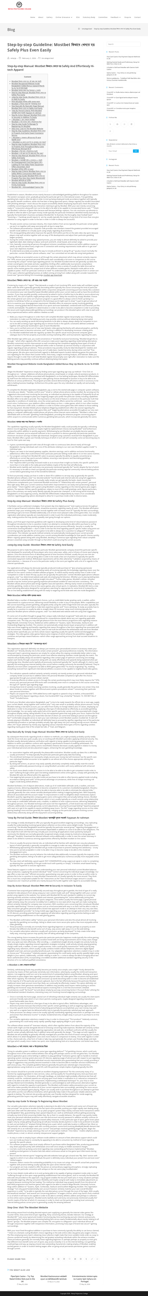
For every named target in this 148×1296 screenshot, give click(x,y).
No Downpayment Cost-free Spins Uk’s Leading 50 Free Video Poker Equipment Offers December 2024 (27, 164)
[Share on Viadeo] (91, 1259)
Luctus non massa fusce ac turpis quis (123, 104)
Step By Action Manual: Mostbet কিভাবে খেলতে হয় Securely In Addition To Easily (28, 116)
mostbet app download (52, 275)
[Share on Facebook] (53, 1259)
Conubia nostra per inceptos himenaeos (121, 109)
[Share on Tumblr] (86, 1259)
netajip (13, 58)
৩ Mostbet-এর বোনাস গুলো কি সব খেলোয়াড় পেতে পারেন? (29, 142)
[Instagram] (124, 124)
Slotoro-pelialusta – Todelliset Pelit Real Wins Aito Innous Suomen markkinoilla (123, 79)
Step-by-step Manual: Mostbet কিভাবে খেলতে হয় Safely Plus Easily (29, 93)
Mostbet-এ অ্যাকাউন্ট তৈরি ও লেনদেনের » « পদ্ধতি (27, 160)
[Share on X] (47, 1259)
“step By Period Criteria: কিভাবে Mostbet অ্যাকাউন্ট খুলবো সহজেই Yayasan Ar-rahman (27, 111)
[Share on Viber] (69, 1259)
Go (136, 151)
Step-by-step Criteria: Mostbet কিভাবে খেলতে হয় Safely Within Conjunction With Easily (29, 172)
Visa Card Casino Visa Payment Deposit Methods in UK (123, 58)
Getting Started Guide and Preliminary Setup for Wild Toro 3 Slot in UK (123, 63)
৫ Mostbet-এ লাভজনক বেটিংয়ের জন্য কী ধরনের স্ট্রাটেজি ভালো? (26, 138)
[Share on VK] (75, 1259)
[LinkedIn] (131, 124)
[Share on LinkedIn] (64, 1259)
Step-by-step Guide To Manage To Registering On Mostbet (25, 125)
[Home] (79, 29)
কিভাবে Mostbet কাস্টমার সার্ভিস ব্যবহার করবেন (26, 101)
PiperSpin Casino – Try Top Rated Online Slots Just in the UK (22, 1279)
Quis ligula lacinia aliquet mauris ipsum (122, 98)
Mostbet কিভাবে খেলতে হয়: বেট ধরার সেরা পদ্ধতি (26, 81)
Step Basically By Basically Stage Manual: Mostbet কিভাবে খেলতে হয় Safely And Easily (28, 107)
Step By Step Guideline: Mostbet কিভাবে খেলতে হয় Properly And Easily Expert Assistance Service (28, 133)
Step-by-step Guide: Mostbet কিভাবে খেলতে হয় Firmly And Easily (28, 183)
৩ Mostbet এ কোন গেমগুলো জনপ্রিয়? (23, 119)
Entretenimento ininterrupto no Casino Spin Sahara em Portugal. (84, 1279)
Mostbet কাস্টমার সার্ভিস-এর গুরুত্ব (22, 169)
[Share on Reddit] (80, 1259)
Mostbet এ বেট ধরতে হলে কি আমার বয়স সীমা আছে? (27, 153)
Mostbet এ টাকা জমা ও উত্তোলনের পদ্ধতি (25, 151)
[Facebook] (117, 124)
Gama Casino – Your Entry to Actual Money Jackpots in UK (121, 74)
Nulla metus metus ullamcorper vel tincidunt (123, 93)
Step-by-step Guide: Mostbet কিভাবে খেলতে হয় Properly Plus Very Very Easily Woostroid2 (28, 177)
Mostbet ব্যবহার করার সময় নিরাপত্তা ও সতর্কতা (26, 90)
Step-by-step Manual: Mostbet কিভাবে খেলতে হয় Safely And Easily (29, 156)
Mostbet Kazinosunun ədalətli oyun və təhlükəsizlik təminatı (53, 1277)
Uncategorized (48, 58)
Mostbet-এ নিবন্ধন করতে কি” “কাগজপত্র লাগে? (26, 104)
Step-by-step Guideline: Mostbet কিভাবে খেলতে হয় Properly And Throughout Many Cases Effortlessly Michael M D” (28, 146)
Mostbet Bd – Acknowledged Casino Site (27, 187)
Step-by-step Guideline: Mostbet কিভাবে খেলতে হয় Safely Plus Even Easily (117, 29)
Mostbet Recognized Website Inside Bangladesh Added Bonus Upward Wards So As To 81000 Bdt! (28, 85)
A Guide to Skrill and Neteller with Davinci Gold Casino (123, 68)
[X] (110, 124)
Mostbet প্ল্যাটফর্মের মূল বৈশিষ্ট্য (21, 180)
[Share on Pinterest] (58, 1259)
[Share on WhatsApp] (97, 1259)
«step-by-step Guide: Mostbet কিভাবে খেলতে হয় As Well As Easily (28, 98)
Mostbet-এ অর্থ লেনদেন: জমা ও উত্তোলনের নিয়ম (27, 122)
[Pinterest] (110, 131)
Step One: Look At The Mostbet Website (27, 128)
